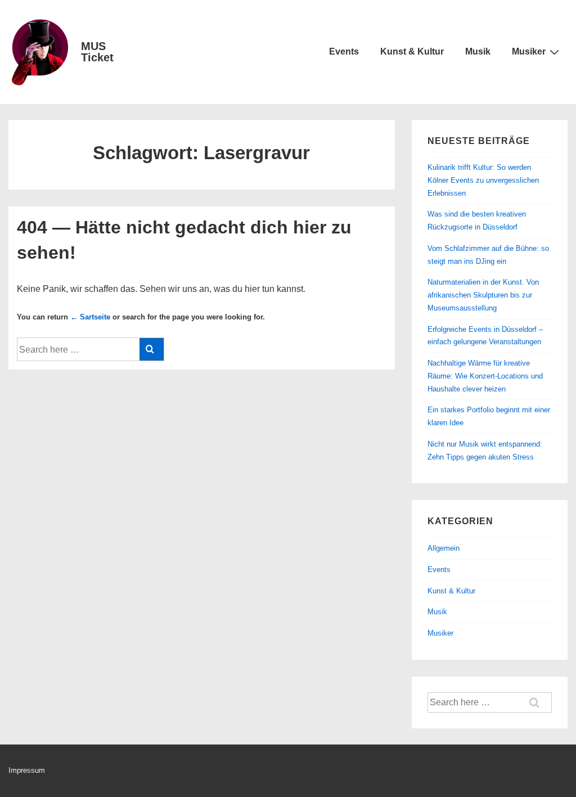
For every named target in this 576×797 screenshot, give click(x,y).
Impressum (26, 770)
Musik (477, 51)
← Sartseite (90, 317)
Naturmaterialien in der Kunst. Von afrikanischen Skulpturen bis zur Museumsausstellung (483, 295)
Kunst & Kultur (412, 51)
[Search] (152, 349)
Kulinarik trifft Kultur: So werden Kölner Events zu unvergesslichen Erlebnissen (483, 180)
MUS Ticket (97, 52)
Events (344, 51)
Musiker (529, 51)
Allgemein (444, 548)
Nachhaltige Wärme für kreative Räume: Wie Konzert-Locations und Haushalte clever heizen (485, 376)
